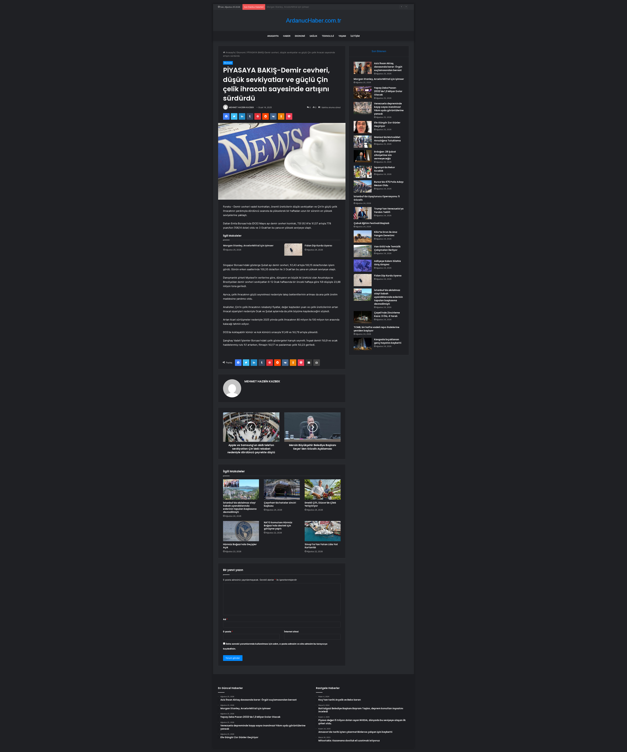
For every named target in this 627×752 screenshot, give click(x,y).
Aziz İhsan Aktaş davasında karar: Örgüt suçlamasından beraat (388, 67)
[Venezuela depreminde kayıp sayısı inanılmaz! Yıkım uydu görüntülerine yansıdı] (363, 108)
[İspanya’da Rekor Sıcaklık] (363, 172)
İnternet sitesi (291, 631)
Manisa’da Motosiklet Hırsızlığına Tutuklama (387, 139)
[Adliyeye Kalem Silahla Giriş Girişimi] (363, 265)
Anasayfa (273, 36)
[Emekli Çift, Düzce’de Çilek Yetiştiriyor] (323, 489)
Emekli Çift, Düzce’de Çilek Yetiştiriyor (320, 504)
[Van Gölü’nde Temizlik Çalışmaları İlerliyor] (363, 251)
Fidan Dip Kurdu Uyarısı (318, 245)
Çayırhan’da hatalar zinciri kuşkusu (280, 504)
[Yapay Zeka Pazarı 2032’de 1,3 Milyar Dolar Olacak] (363, 92)
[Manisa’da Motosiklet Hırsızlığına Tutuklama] (363, 142)
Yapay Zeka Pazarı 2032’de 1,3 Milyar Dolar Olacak (292, 7)
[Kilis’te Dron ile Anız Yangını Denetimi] (363, 236)
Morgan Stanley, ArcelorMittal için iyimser (248, 245)
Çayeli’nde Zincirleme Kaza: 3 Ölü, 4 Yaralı (387, 314)
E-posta (228, 631)
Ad (225, 619)
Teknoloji (328, 36)
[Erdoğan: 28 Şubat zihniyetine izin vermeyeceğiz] (363, 156)
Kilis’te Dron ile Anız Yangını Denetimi (385, 233)
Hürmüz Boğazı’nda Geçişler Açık (240, 546)
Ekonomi (300, 36)
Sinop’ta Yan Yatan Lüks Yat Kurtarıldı (321, 546)
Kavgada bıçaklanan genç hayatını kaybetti (387, 341)
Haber (286, 36)
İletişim (355, 36)
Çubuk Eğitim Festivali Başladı (371, 223)
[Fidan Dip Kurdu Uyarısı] (293, 249)
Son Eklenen (379, 51)
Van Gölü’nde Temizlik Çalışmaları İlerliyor (387, 248)
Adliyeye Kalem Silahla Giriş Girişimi (387, 262)
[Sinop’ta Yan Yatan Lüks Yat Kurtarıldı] (323, 531)
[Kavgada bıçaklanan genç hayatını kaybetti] (363, 344)
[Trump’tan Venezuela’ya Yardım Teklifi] (363, 213)
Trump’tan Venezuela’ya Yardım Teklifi (388, 210)
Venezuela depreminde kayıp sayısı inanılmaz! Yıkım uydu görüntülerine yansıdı (389, 108)
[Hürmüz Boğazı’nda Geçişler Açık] (241, 531)
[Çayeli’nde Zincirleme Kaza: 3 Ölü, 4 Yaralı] (363, 317)
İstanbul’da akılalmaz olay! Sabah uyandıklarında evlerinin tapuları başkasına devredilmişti (240, 507)
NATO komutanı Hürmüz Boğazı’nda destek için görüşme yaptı (278, 525)
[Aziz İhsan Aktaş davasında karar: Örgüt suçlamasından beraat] (363, 68)
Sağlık (313, 36)
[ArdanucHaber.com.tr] (313, 20)
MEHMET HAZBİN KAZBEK (241, 107)
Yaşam (342, 36)
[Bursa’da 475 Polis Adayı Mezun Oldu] (363, 186)
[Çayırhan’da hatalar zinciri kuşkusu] (282, 489)
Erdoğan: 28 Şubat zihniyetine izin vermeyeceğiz (385, 155)
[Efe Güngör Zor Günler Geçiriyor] (363, 127)
